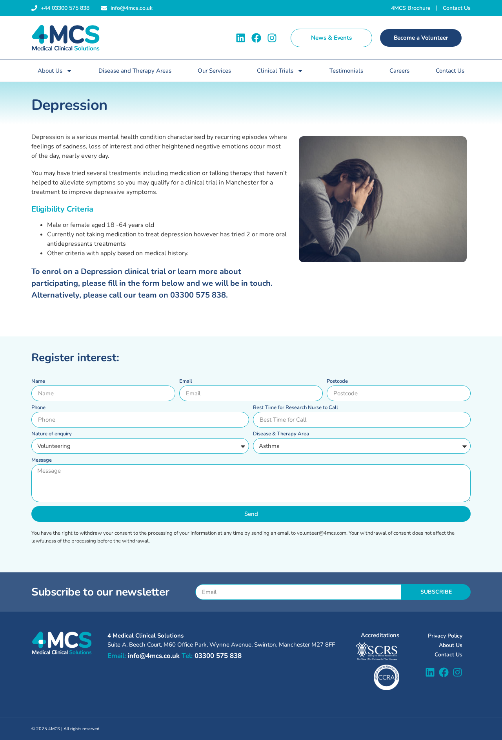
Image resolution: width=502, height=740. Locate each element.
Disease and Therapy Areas (134, 71)
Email (185, 382)
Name (38, 382)
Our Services (214, 71)
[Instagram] (272, 38)
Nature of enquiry (51, 434)
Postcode (337, 382)
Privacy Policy (445, 636)
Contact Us (450, 71)
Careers (399, 71)
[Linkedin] (241, 38)
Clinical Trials (275, 71)
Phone (38, 408)
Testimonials (346, 71)
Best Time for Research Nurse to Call (295, 408)
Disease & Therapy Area (281, 434)
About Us (50, 71)
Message (41, 461)
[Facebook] (256, 38)
